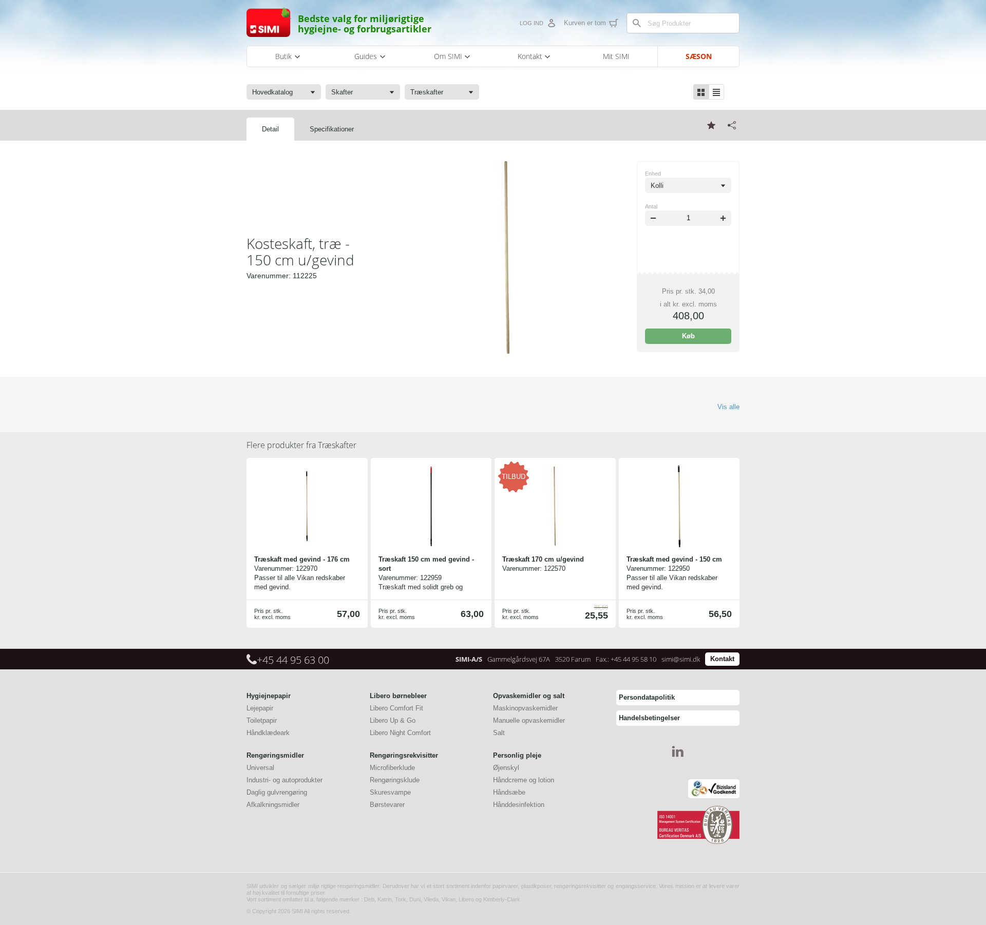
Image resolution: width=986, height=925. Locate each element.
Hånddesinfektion (518, 804)
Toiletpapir (261, 720)
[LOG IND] (551, 23)
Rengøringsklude (395, 780)
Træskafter (301, 445)
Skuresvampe (390, 792)
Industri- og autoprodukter (284, 780)
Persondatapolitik (647, 697)
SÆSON (699, 56)
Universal (260, 768)
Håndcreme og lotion (523, 780)
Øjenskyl (506, 768)
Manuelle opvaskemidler (529, 720)
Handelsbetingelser (649, 718)
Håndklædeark (268, 733)
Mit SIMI (616, 56)
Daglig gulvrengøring (276, 792)
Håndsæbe (509, 792)
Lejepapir (259, 708)
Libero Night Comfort (400, 733)
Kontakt (722, 659)
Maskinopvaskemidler (525, 708)
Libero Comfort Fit (396, 708)
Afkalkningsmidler (272, 804)
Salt (499, 733)
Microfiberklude (392, 768)
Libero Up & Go (392, 720)
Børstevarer (387, 804)
